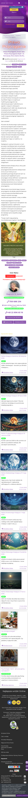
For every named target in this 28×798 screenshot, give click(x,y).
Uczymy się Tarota (6, 673)
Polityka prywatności (6, 761)
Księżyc (3, 361)
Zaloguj (20, 25)
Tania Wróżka (4, 746)
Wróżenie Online (5, 733)
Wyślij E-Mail (8, 322)
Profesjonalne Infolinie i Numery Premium (12, 755)
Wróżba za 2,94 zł (19, 322)
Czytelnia (4, 634)
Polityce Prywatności (19, 793)
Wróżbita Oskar (8, 372)
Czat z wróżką (4, 736)
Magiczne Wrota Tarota (7, 742)
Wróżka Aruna (7, 645)
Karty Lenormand (13, 707)
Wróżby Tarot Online (7, 3)
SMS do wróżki (5, 752)
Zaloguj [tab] (14, 9)
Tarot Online (5, 707)
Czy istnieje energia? (8, 631)
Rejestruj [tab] (14, 12)
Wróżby (21, 707)
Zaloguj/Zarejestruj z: (16, 7)
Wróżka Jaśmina (8, 685)
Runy (2, 749)
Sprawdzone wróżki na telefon (14, 709)
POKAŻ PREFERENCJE (9, 795)
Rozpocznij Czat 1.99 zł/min (14, 317)
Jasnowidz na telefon (6, 747)
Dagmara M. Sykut (14, 294)
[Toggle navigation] (25, 3)
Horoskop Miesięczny (6, 739)
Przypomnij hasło (10, 24)
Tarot (24, 707)
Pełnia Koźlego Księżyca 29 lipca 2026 (14, 396)
